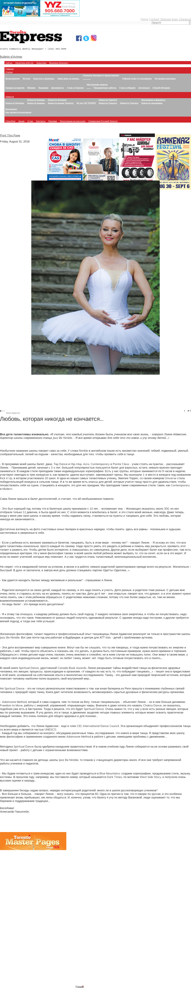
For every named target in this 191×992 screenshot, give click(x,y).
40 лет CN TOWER (86, 103)
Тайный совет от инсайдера (137, 78)
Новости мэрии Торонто (61, 103)
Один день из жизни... (68, 78)
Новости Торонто (108, 99)
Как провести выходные (18, 112)
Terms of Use (3, 990)
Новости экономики (151, 103)
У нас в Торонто (75, 87)
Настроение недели (97, 84)
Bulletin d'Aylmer (11, 56)
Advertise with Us (24, 62)
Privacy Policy (13, 990)
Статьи (9, 72)
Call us (9, 62)
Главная (10, 68)
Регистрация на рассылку (72, 121)
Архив (21, 121)
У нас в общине (127, 87)
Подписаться (8, 931)
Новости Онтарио (15, 103)
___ (89, 87)
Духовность (57, 87)
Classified (10, 121)
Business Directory (58, 62)
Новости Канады (36, 99)
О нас (30, 121)
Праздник (43, 87)
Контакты (40, 121)
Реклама (52, 121)
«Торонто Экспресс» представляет (101, 75)
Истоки (26, 78)
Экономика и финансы (153, 99)
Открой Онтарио (161, 87)
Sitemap (165, 19)
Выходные (11, 109)
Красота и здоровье (43, 78)
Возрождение (13, 78)
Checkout (185, 19)
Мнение (31, 87)
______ (87, 78)
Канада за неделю (15, 87)
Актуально (144, 87)
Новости (10, 96)
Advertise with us (11, 970)
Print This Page (10, 135)
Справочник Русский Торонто (103, 121)
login (175, 19)
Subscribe (41, 62)
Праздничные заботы (105, 87)
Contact (154, 19)
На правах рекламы (165, 78)
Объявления (8, 942)
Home (144, 19)
